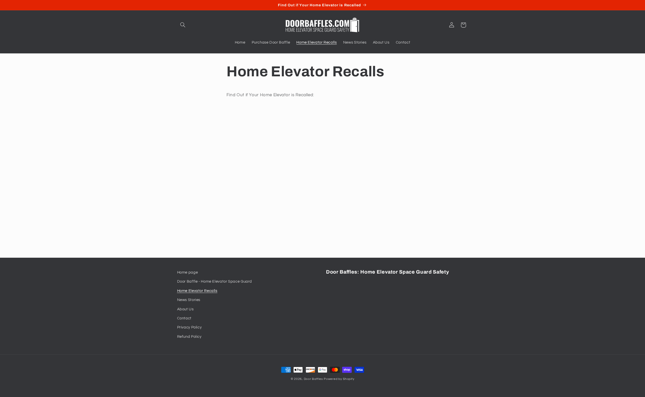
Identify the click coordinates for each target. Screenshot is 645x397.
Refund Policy (189, 337)
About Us (185, 309)
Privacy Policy (189, 327)
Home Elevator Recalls (197, 291)
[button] (183, 25)
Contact (184, 318)
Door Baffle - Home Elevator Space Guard (214, 281)
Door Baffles (313, 379)
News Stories (189, 300)
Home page (187, 272)
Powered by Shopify (339, 379)
